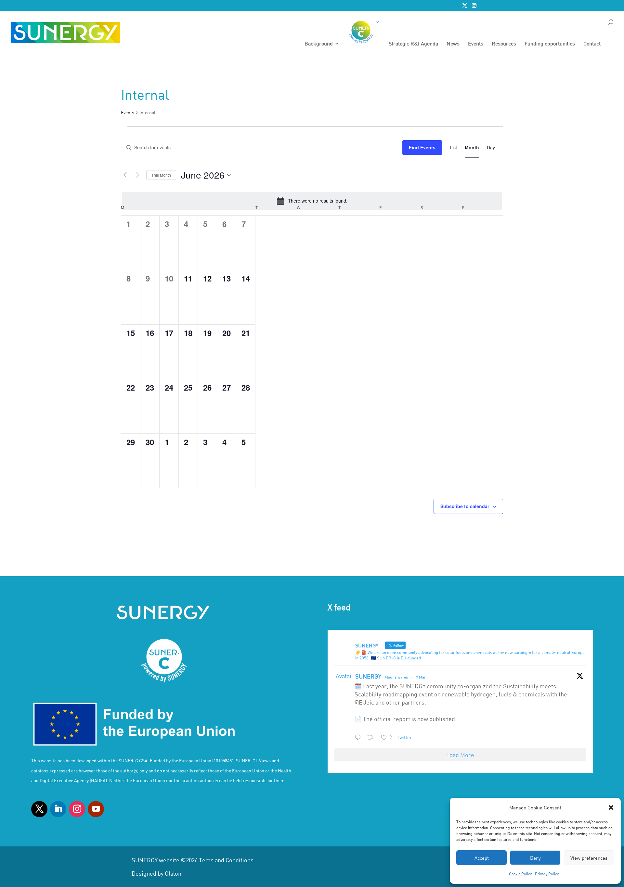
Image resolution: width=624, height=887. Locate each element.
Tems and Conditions (226, 860)
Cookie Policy (520, 873)
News (453, 43)
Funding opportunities (550, 43)
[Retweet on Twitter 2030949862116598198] (372, 737)
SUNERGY (368, 676)
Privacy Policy (547, 873)
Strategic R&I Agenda (413, 43)
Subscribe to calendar (464, 506)
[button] (611, 807)
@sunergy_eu (396, 677)
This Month (161, 175)
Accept (481, 858)
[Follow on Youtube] (96, 809)
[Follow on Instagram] (77, 809)
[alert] (312, 201)
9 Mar (421, 677)
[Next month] (137, 175)
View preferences (588, 858)
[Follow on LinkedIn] (58, 809)
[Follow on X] (39, 809)
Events (475, 43)
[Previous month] (125, 175)
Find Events (422, 147)
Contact (592, 43)
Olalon (173, 873)
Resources (504, 43)
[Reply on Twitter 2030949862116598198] (359, 737)
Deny (535, 858)
